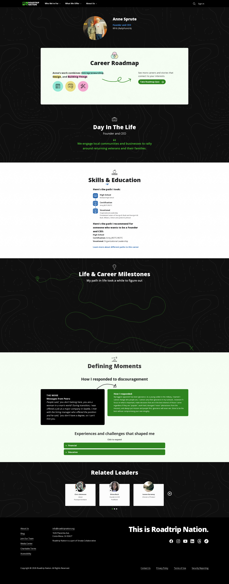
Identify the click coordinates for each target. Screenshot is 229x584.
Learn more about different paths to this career (116, 247)
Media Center (27, 543)
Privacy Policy (162, 568)
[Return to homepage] (30, 3)
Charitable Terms (28, 548)
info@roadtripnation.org (63, 528)
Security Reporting (200, 568)
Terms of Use (180, 568)
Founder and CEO (122, 25)
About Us (25, 528)
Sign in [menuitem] (201, 3)
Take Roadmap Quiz (149, 81)
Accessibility (26, 553)
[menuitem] (194, 3)
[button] (169, 493)
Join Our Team (27, 538)
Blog (23, 533)
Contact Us (146, 568)
